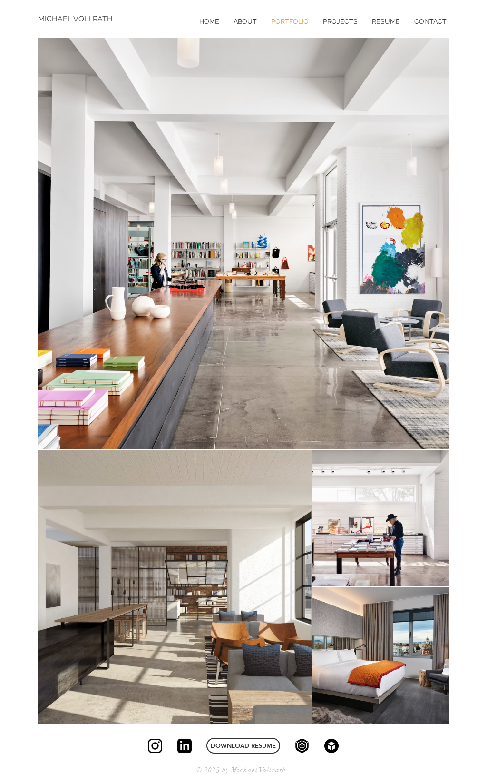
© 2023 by (213, 770)
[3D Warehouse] (302, 746)
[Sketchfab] (331, 746)
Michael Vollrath (258, 770)
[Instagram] (155, 746)
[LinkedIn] (184, 746)
